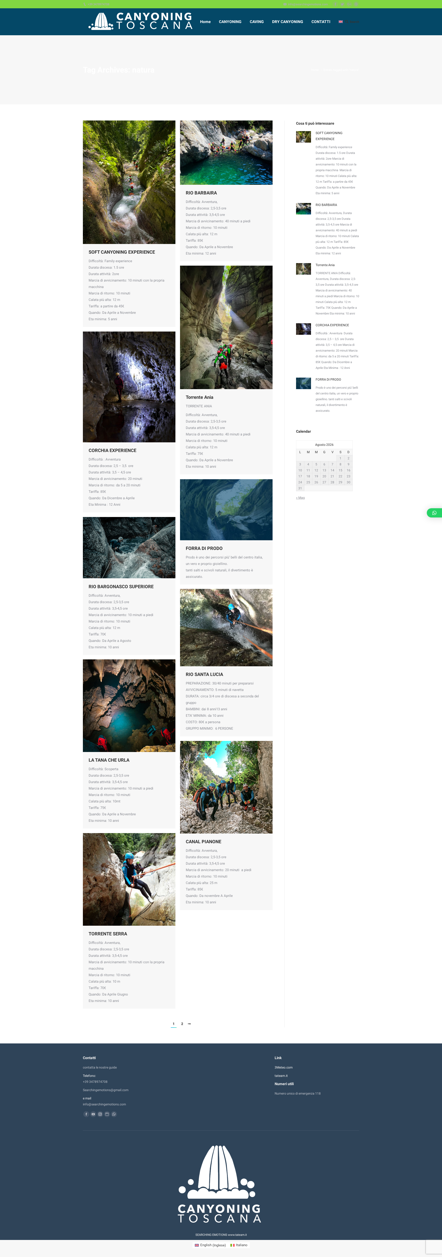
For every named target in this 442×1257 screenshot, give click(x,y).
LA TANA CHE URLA (109, 760)
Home (315, 70)
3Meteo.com (284, 1067)
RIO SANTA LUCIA (204, 674)
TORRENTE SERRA (108, 934)
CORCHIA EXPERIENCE (112, 450)
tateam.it (281, 1076)
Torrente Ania (199, 397)
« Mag (300, 497)
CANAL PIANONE (203, 841)
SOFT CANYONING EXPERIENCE (122, 252)
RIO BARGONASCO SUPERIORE (121, 586)
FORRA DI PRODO (204, 548)
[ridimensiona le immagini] (303, 137)
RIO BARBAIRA (201, 193)
